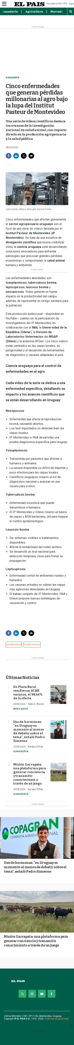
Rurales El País (35, 746)
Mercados (57, 11)
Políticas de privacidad (57, 1018)
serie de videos (33, 228)
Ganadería (10, 11)
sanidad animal (13, 644)
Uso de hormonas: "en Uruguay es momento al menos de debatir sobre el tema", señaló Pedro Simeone (29, 731)
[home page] (37, 981)
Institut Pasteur (32, 644)
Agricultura (34, 11)
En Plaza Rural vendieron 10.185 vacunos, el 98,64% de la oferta (27, 692)
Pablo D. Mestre (36, 704)
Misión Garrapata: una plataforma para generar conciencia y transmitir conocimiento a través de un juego (29, 774)
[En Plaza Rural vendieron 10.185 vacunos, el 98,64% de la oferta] (58, 694)
